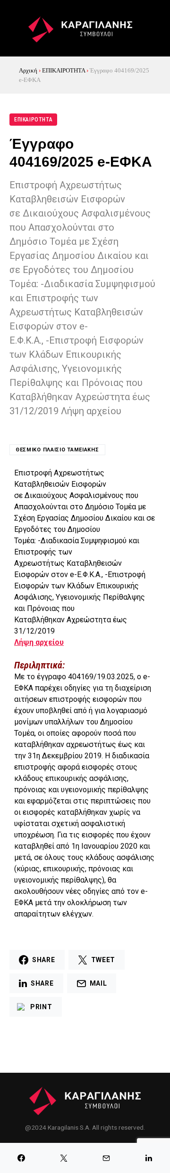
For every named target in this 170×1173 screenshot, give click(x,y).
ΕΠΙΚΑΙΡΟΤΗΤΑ (63, 70)
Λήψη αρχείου (39, 642)
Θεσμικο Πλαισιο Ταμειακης (57, 450)
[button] (14, 28)
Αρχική (28, 70)
